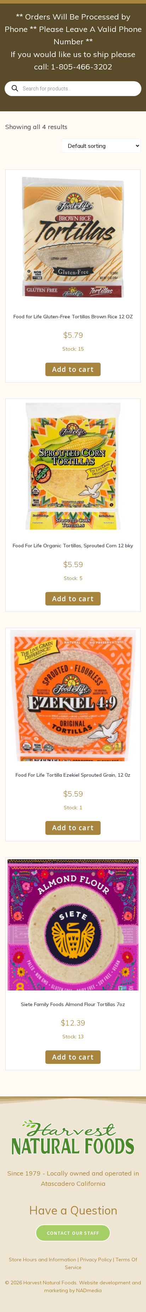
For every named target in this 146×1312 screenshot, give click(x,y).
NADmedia (89, 1290)
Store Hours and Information (42, 1259)
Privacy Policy (96, 1259)
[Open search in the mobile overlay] (73, 88)
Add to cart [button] (73, 369)
